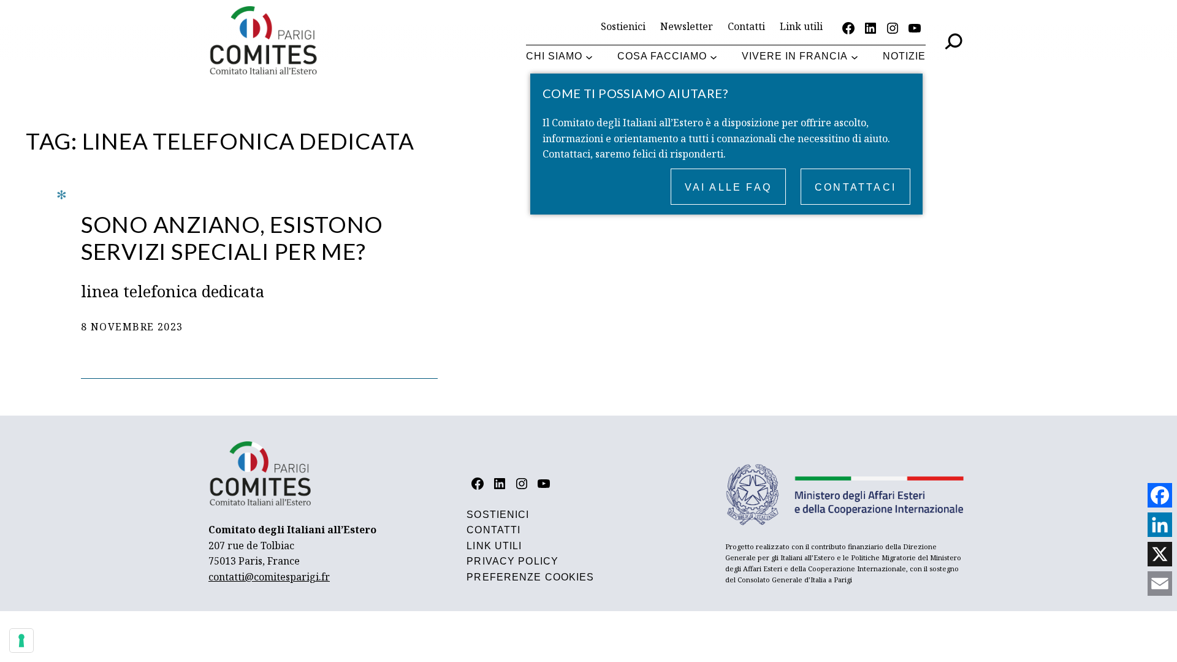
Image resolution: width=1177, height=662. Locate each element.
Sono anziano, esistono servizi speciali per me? (232, 238)
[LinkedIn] (1160, 524)
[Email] (1160, 583)
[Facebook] (1160, 495)
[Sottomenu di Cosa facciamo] (713, 57)
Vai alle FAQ (728, 187)
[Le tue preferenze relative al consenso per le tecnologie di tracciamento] (21, 640)
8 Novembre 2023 (132, 326)
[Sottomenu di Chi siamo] (589, 57)
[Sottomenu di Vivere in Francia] (854, 57)
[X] (1160, 554)
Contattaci (855, 187)
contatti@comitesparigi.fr (269, 577)
